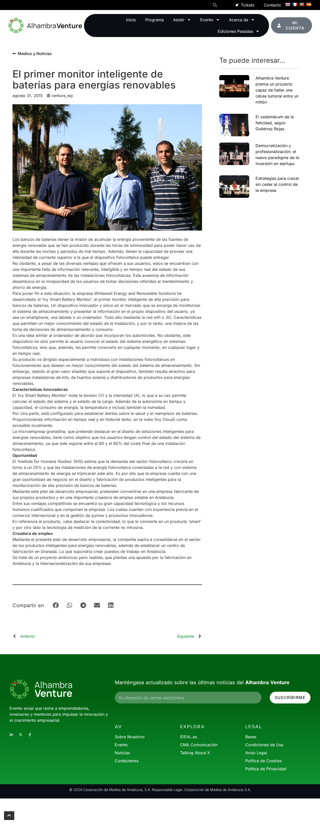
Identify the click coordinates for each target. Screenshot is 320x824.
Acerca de (238, 19)
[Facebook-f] (30, 734)
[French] (294, 5)
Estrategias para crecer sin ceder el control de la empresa (277, 184)
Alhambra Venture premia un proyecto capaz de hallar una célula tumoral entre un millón (277, 90)
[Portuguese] (301, 5)
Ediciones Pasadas (235, 31)
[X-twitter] (20, 734)
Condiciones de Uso (264, 744)
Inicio (131, 19)
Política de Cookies (263, 760)
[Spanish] (308, 5)
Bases (250, 736)
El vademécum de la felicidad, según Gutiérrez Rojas (275, 122)
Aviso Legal (256, 752)
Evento (206, 19)
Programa (154, 19)
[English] (287, 5)
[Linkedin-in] (11, 734)
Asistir (178, 19)
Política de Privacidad (265, 768)
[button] (215, 6)
